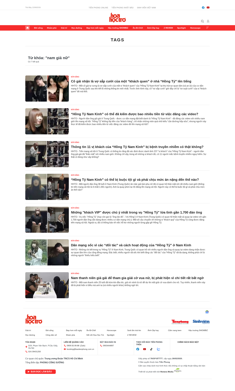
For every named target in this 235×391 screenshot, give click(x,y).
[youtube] (208, 7)
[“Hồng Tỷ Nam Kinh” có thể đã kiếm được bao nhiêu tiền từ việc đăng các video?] (47, 121)
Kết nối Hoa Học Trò (95, 335)
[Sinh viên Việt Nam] (201, 322)
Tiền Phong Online (98, 8)
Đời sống (38, 28)
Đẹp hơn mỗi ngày (95, 28)
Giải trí (64, 28)
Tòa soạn (30, 342)
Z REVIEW (168, 28)
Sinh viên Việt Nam (146, 8)
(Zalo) (82, 345)
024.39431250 (34, 351)
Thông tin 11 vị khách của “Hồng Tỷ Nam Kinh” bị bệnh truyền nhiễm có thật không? (137, 147)
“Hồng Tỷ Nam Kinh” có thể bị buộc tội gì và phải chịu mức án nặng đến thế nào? (135, 179)
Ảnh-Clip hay (153, 28)
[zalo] (160, 349)
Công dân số (51, 335)
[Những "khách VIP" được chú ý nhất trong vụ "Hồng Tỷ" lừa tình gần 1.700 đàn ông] (47, 220)
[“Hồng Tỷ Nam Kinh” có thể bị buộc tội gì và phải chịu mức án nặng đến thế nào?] (47, 187)
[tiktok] (153, 349)
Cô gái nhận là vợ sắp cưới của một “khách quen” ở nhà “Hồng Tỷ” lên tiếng (131, 81)
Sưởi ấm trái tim (134, 330)
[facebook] (203, 7)
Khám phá (51, 28)
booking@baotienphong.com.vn (80, 349)
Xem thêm (207, 28)
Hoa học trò (33, 319)
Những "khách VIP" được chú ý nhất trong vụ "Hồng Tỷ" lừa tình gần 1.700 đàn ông (136, 212)
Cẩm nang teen (174, 330)
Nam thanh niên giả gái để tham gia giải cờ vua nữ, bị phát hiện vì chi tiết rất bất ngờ (137, 278)
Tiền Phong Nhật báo (123, 8)
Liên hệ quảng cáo (74, 342)
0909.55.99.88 (73, 345)
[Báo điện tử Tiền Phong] (180, 322)
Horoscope (195, 28)
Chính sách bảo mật (188, 342)
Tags (117, 39)
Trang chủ (27, 28)
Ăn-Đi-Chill (138, 28)
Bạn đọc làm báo (41, 371)
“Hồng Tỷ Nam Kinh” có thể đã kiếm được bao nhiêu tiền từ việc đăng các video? (134, 114)
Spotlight (181, 28)
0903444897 (108, 345)
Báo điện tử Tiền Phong (117, 17)
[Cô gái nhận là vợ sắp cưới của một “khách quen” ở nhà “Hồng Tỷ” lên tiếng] (47, 88)
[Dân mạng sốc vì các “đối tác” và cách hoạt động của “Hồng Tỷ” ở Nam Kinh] (47, 252)
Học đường (76, 28)
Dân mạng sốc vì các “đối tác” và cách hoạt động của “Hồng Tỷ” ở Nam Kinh (131, 245)
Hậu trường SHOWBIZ (118, 28)
